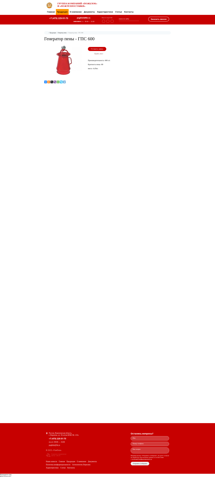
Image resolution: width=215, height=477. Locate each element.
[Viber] (55, 82)
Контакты (129, 12)
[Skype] (61, 82)
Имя (134, 438)
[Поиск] (138, 19)
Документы (89, 12)
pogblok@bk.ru (83, 18)
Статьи (118, 12)
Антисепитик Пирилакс (81, 464)
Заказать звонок (159, 19)
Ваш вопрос (137, 449)
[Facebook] (107, 21)
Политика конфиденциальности (58, 464)
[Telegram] (64, 82)
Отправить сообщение (140, 463)
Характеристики (105, 12)
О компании (76, 12)
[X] (52, 82)
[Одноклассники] (112, 21)
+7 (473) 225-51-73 (58, 18)
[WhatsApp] (58, 82)
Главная (51, 12)
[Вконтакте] (103, 21)
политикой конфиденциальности (142, 459)
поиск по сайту (124, 19)
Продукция (62, 12)
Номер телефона (138, 443)
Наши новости (51, 461)
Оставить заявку (97, 49)
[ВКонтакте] (45, 82)
